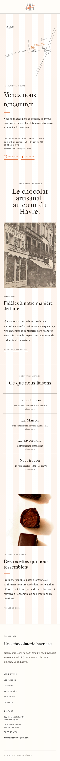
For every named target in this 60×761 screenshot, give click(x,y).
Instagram (8, 702)
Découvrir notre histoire (16, 349)
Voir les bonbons (12, 608)
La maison (8, 685)
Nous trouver (9, 696)
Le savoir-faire (10, 691)
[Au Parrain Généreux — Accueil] (30, 7)
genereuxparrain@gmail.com (18, 148)
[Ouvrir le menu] (53, 7)
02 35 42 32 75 (11, 145)
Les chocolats (10, 680)
